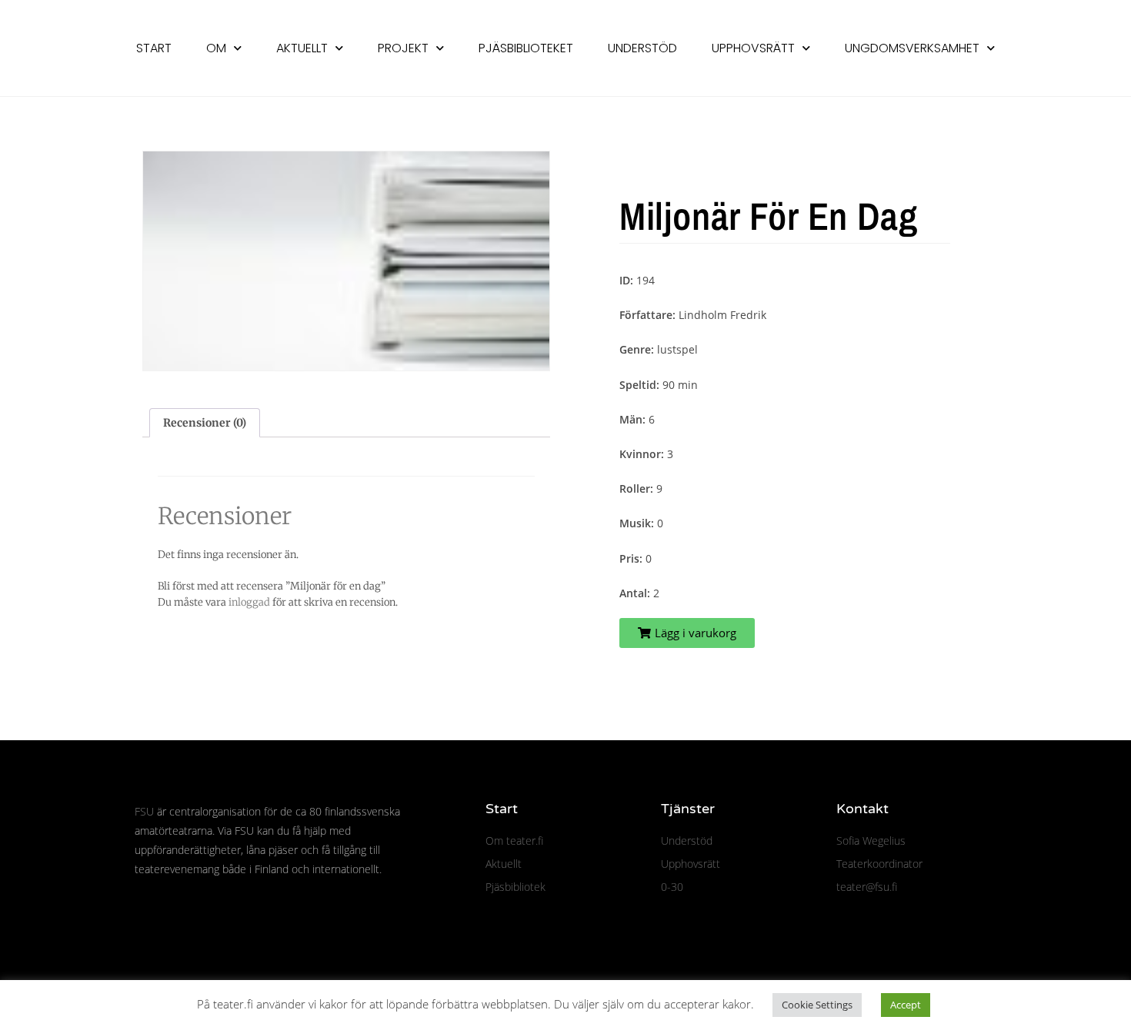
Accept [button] (905, 1005)
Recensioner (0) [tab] (204, 423)
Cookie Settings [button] (817, 1005)
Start (154, 48)
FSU (144, 811)
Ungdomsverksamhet (912, 48)
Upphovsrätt (753, 48)
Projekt (403, 48)
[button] (687, 633)
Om (216, 48)
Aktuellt (302, 48)
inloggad (249, 602)
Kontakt (862, 808)
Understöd (642, 48)
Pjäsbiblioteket (526, 48)
